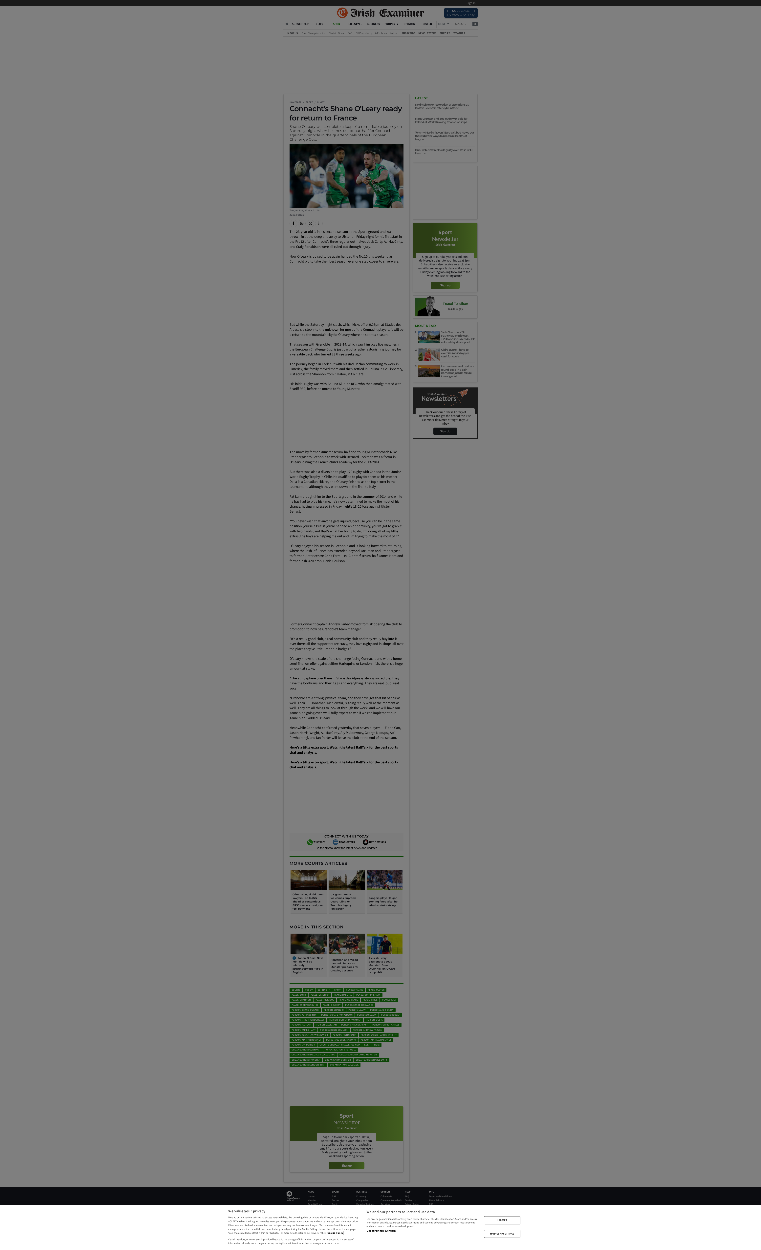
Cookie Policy (335, 1233)
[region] (380, 1227)
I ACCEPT (502, 1220)
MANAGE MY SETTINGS (502, 1233)
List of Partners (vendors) (381, 1231)
